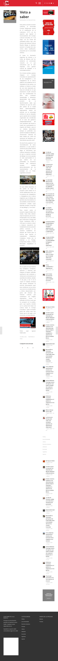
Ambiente (45, 446)
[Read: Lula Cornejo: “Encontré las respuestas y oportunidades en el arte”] (44, 274)
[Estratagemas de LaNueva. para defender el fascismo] (57, 330)
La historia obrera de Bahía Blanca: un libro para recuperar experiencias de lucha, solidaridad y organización (50, 226)
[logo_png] (7, 3)
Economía (45, 449)
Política (44, 436)
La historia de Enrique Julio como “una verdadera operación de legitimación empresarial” (49, 169)
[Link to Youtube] (51, 3)
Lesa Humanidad (46, 439)
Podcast (23, 626)
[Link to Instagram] (49, 3)
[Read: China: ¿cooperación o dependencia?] (44, 265)
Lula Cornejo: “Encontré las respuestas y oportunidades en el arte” (49, 277)
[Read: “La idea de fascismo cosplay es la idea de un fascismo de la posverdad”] (44, 153)
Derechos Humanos (47, 444)
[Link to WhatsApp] (53, 3)
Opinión (23, 639)
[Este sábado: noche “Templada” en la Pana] (1, 330)
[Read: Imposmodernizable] (44, 344)
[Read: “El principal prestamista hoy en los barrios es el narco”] (44, 576)
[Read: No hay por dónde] (44, 307)
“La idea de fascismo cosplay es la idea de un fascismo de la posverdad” (50, 155)
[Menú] (39, 3)
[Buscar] (35, 3)
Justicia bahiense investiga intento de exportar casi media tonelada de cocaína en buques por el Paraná (50, 385)
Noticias (33, 20)
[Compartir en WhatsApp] (33, 348)
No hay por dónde (50, 307)
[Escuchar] (48, 14)
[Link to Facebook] (45, 3)
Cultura (29, 20)
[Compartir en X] (27, 348)
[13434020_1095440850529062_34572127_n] (10, 16)
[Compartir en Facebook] (22, 348)
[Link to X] (47, 3)
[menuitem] (35, 3)
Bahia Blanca (23, 20)
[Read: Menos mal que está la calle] (44, 410)
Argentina (45, 451)
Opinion (44, 454)
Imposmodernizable (50, 343)
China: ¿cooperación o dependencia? (49, 266)
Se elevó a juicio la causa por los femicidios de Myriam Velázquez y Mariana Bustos (50, 316)
